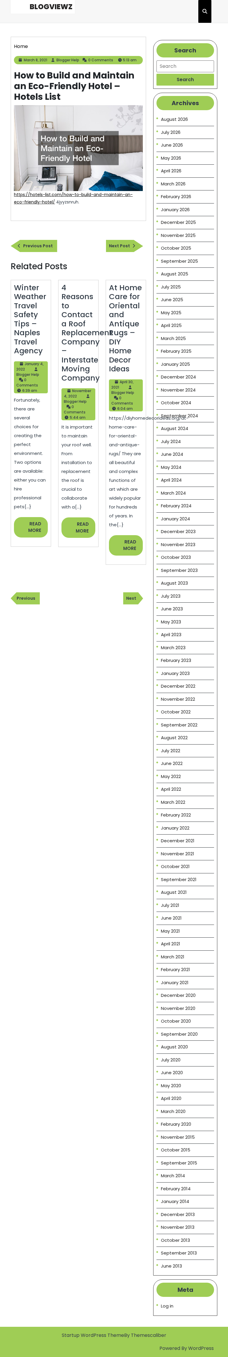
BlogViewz (51, 7)
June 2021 (171, 918)
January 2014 (175, 1201)
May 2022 (171, 776)
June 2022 (172, 763)
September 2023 (179, 570)
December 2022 (178, 686)
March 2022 (173, 802)
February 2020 (176, 1124)
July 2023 (170, 596)
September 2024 (179, 416)
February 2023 (176, 660)
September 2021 (179, 879)
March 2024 (173, 493)
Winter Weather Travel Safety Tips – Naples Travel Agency (30, 319)
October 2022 (176, 712)
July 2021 (170, 905)
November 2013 (177, 1227)
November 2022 (178, 699)
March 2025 (173, 338)
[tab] (185, 80)
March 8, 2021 (35, 59)
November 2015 (178, 1137)
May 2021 (170, 931)
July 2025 (171, 287)
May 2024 (171, 467)
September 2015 (179, 1163)
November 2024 (178, 390)
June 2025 (172, 299)
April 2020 (171, 1098)
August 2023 (174, 583)
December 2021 (177, 841)
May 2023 (171, 622)
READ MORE (38, 529)
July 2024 (171, 441)
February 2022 (176, 815)
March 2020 (173, 1111)
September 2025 (179, 261)
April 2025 (171, 325)
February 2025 (176, 351)
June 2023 (172, 609)
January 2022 (175, 828)
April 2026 (171, 171)
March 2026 (173, 184)
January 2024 (175, 519)
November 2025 (178, 235)
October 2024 (176, 403)
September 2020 (179, 1034)
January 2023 (175, 673)
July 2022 (170, 751)
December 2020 (178, 995)
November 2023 (178, 544)
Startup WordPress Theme (93, 1335)
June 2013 (171, 1266)
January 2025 (175, 364)
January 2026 (175, 209)
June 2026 (172, 145)
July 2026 (170, 132)
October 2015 (175, 1150)
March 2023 (173, 647)
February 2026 (176, 196)
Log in (167, 1306)
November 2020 (178, 1008)
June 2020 (172, 1072)
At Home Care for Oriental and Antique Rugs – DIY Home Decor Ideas (125, 328)
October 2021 (175, 866)
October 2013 (175, 1240)
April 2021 (170, 944)
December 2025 (178, 222)
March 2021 (172, 957)
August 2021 (174, 892)
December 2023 (178, 531)
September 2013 (179, 1253)
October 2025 (176, 248)
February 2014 (176, 1189)
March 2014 (173, 1175)
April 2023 (171, 634)
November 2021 (177, 854)
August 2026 (174, 119)
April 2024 (171, 480)
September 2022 (179, 725)
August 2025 (174, 274)
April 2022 (171, 789)
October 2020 (176, 1021)
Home (21, 46)
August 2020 (174, 1047)
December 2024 (178, 377)
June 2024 (172, 454)
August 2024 (174, 428)
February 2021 (175, 969)
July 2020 (170, 1060)
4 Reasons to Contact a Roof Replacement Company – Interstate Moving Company (86, 332)
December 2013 (178, 1214)
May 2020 (171, 1085)
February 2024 (176, 506)
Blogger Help (67, 59)
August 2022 (174, 737)
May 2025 (171, 312)
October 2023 (176, 557)
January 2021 (175, 982)
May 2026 (171, 158)
